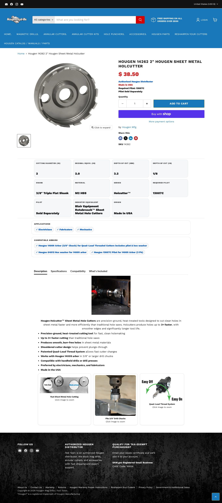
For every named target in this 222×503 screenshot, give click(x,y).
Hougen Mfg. (129, 127)
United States (204, 4)
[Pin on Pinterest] (136, 138)
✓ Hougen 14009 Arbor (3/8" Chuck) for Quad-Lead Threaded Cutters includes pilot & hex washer (91, 245)
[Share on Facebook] (120, 138)
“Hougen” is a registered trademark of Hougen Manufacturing (49, 494)
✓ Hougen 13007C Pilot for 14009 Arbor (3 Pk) (117, 252)
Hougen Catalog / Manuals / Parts (27, 43)
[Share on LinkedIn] (131, 138)
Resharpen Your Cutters (191, 34)
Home (21, 53)
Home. (8, 34)
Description (40, 271)
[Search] (140, 20)
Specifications (59, 271)
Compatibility (77, 271)
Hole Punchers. (114, 34)
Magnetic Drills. (28, 34)
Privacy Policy (145, 487)
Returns (62, 487)
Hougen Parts (161, 34)
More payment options (161, 121)
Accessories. (138, 34)
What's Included (98, 271)
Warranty (49, 487)
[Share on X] (126, 138)
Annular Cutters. (55, 34)
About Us (22, 487)
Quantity (123, 97)
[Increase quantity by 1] (147, 104)
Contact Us (36, 487)
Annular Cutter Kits (85, 34)
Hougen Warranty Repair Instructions (88, 487)
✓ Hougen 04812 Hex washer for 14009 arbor (61, 252)
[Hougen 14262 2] (24, 140)
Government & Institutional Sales (173, 487)
